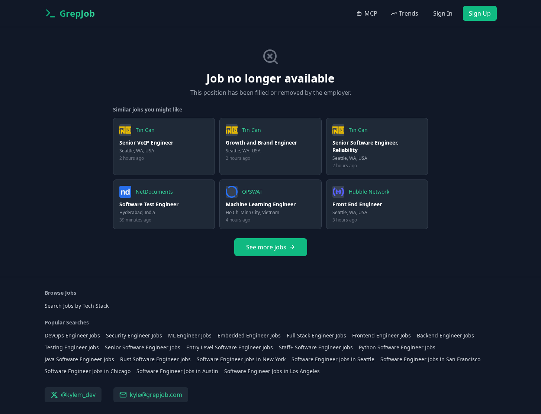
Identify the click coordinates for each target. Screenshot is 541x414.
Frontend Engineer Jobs (381, 335)
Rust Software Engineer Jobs (155, 359)
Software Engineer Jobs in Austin (177, 371)
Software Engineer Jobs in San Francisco (430, 359)
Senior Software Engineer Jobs (142, 347)
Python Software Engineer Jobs (397, 347)
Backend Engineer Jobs (445, 335)
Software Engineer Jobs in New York (241, 359)
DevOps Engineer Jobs (72, 335)
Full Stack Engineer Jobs (316, 335)
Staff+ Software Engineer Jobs (316, 347)
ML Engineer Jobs (190, 335)
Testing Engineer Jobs (72, 347)
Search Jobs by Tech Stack (77, 305)
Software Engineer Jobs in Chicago (88, 371)
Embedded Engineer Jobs (249, 335)
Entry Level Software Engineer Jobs (229, 347)
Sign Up (480, 13)
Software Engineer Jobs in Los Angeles (272, 371)
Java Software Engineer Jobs (79, 359)
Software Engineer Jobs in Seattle (333, 359)
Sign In (443, 13)
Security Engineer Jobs (134, 335)
